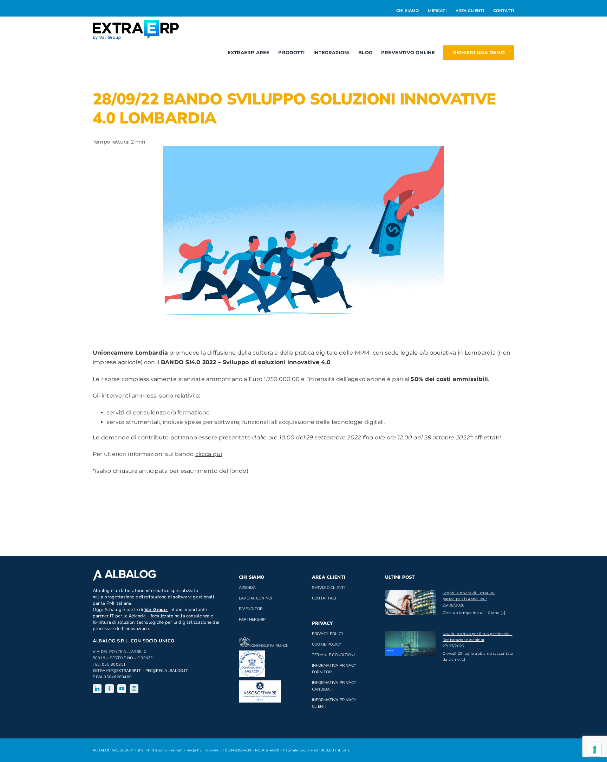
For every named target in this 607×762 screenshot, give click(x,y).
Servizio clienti (328, 587)
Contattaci (324, 598)
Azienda (247, 587)
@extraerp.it (127, 670)
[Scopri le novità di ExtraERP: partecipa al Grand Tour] (410, 602)
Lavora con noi (255, 598)
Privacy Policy (328, 633)
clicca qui (208, 454)
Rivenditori (251, 608)
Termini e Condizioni (333, 655)
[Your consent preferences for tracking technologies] (594, 749)
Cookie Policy (326, 644)
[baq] (252, 653)
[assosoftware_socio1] (260, 683)
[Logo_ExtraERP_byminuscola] (136, 22)
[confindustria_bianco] (263, 639)
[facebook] (109, 688)
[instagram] (134, 688)
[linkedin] (97, 688)
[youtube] (121, 688)
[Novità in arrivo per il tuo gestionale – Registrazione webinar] (410, 643)
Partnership (252, 619)
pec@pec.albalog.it (166, 670)
